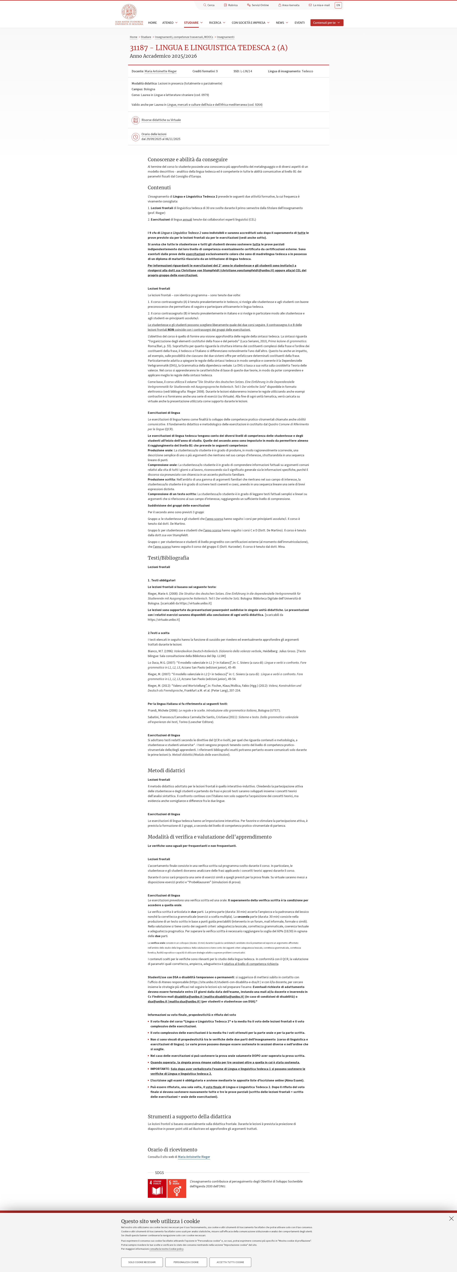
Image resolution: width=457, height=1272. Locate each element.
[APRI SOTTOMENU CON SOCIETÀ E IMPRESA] (267, 22)
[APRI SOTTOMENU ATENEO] (175, 22)
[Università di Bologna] (129, 14)
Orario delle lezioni (153, 134)
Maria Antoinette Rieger (161, 71)
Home (152, 22)
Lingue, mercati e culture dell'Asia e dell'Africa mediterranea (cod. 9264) (215, 104)
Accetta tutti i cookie (230, 1262)
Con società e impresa (248, 22)
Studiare (191, 22)
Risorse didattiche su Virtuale (161, 120)
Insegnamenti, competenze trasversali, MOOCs (184, 37)
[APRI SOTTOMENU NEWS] (286, 22)
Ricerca (215, 22)
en (338, 5)
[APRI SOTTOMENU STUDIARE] (201, 22)
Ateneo (167, 22)
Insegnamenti (225, 37)
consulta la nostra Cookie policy (166, 1249)
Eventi (300, 22)
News (280, 22)
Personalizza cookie (186, 1262)
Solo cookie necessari (142, 1262)
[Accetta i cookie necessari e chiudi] (451, 1218)
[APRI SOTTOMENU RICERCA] (223, 22)
